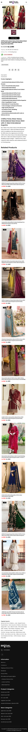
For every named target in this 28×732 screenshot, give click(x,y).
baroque (8, 632)
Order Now (14, 38)
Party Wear (3, 637)
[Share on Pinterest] (15, 70)
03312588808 (7, 650)
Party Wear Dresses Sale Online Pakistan (12, 59)
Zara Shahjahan (4, 636)
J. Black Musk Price (5, 684)
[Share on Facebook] (9, 70)
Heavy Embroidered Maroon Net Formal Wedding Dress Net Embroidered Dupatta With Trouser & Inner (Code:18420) (13, 456)
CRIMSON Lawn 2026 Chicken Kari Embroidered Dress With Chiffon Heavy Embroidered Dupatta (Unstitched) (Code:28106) (13, 612)
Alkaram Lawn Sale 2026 (6, 713)
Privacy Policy (4, 673)
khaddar (6, 628)
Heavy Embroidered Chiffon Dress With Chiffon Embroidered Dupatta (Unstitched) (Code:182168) (13, 378)
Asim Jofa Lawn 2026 (6, 716)
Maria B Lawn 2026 (5, 695)
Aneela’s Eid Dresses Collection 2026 (9, 703)
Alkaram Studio (14, 626)
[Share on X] (18, 70)
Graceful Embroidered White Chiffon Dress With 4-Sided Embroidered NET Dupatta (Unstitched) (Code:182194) (14, 573)
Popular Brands (4, 625)
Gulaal (22, 628)
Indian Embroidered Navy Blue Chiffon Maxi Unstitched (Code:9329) (12, 495)
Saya (9, 626)
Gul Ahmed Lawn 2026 (6, 722)
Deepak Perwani (21, 623)
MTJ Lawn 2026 (4, 697)
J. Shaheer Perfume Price (7, 679)
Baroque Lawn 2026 (5, 719)
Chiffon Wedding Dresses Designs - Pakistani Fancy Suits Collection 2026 (12, 58)
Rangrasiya (17, 628)
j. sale (16, 623)
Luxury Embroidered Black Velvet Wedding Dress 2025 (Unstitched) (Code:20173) (13, 223)
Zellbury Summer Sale (21, 634)
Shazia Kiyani (16, 630)
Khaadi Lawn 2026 (5, 692)
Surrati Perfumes (8, 630)
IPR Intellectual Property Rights (8, 676)
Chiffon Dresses (17, 636)
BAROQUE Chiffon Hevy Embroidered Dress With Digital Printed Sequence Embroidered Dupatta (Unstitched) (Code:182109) (13, 262)
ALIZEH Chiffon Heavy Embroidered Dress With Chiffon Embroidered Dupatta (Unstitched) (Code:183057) (12, 417)
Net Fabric (10, 636)
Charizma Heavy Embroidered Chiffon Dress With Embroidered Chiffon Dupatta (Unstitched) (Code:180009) (13, 340)
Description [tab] (4, 75)
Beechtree (12, 632)
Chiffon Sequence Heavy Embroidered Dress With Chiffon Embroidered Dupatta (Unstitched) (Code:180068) (13, 301)
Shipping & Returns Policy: (7, 668)
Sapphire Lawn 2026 (5, 700)
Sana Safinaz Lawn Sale (10, 634)
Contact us (4, 665)
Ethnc (2, 630)
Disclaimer (3, 670)
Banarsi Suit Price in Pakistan (7, 623)
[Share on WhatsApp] (12, 70)
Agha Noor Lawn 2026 (6, 710)
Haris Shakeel (11, 628)
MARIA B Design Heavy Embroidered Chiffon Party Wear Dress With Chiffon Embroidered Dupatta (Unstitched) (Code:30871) (13, 184)
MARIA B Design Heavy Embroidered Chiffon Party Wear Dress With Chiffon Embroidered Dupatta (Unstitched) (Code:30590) (13, 534)
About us (3, 662)
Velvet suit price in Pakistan (14, 625)
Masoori (23, 636)
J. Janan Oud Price (5, 682)
